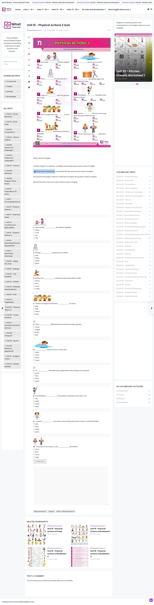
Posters (9, 86)
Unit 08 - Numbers (125, 203)
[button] (132, 84)
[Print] (29, 87)
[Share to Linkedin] (29, 65)
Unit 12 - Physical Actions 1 (128, 219)
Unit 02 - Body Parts (125, 180)
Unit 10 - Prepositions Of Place (10, 191)
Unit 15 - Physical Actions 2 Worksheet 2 (56, 554)
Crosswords (11, 81)
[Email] (29, 82)
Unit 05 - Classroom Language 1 (9, 147)
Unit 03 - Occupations (126, 184)
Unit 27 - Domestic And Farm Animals (12, 325)
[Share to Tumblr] (29, 71)
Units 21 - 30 (57, 9)
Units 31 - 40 (72, 9)
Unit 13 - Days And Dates (127, 223)
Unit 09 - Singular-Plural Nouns (10, 181)
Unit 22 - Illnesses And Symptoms (131, 257)
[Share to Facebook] (29, 37)
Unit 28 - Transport (125, 281)
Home (17, 9)
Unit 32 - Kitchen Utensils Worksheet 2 (82, 2)
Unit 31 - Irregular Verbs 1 (127, 292)
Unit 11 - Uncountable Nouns (129, 215)
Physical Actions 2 (35, 30)
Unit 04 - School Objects (127, 188)
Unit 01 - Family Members (128, 176)
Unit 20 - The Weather (126, 250)
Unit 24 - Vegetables (126, 265)
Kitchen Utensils (16, 2)
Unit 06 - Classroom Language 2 (9, 158)
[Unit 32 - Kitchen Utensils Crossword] (133, 58)
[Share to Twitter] (29, 43)
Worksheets (11, 96)
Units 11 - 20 (42, 9)
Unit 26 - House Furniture (127, 273)
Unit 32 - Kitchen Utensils (127, 296)
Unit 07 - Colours (12, 165)
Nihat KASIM (23, 602)
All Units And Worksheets (93, 9)
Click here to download (45, 171)
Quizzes (9, 91)
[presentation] (117, 62)
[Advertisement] (12, 411)
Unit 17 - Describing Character (9, 253)
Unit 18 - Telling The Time (127, 242)
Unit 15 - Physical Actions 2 (65, 511)
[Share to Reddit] (29, 60)
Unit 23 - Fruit (11, 294)
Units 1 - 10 (27, 9)
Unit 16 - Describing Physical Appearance (12, 243)
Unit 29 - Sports (12, 341)
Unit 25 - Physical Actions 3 (128, 269)
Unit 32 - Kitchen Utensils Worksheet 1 (37, 2)
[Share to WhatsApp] (29, 48)
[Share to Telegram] (29, 76)
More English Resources (119, 9)
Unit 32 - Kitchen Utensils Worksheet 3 (127, 2)
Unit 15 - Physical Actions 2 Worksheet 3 (99, 554)
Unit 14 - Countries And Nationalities (10, 225)
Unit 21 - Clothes (12, 281)
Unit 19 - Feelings (12, 269)
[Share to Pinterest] (29, 54)
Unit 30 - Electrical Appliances (9, 348)
